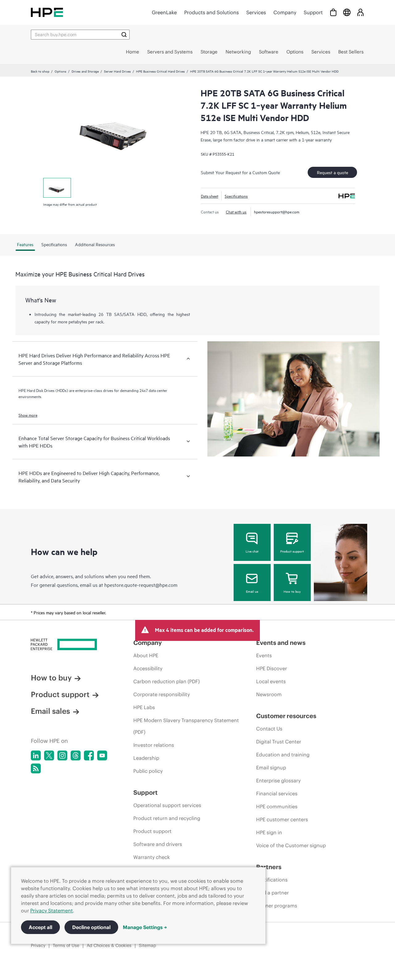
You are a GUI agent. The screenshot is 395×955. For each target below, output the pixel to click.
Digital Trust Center (278, 741)
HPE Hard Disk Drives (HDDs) (43, 390)
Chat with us (236, 211)
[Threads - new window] (76, 755)
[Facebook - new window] (89, 755)
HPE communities (276, 806)
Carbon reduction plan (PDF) (166, 681)
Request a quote (332, 172)
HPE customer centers (282, 819)
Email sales (50, 711)
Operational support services (167, 805)
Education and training (283, 754)
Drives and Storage (85, 71)
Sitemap (147, 945)
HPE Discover (271, 668)
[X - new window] (49, 755)
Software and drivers (157, 844)
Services (256, 12)
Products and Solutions (211, 12)
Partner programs (276, 905)
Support (313, 12)
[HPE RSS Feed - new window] (36, 768)
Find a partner (272, 893)
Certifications (272, 880)
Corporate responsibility (161, 694)
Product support (292, 551)
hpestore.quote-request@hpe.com (140, 584)
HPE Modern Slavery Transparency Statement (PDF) (186, 726)
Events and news (281, 642)
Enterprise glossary (278, 780)
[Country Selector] (347, 12)
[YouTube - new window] (102, 755)
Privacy (38, 945)
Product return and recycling (166, 818)
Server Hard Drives (117, 71)
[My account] (360, 12)
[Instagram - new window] (62, 755)
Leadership (146, 758)
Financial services (276, 793)
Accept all (40, 927)
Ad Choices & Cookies (109, 945)
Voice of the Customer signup (291, 845)
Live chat (252, 551)
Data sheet (209, 196)
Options (60, 71)
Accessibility (147, 668)
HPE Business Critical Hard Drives (160, 71)
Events (264, 655)
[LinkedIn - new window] (36, 755)
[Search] (124, 35)
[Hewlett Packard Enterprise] (47, 12)
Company (284, 12)
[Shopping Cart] (333, 12)
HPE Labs (144, 707)
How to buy (292, 591)
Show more (28, 415)
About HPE (145, 655)
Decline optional (91, 927)
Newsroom (269, 694)
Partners (268, 867)
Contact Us (269, 729)
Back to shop (40, 71)
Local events (271, 681)
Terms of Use (66, 945)
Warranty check (151, 857)
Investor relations (153, 745)
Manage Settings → (145, 927)
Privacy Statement (51, 910)
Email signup (271, 767)
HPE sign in (269, 832)
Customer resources (286, 716)
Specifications (236, 196)
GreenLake (164, 12)
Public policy (148, 771)
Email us (252, 591)
